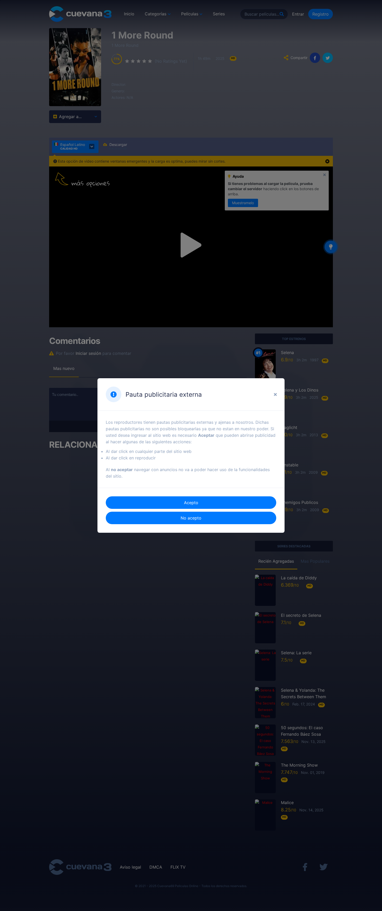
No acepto (191, 518)
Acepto (191, 502)
